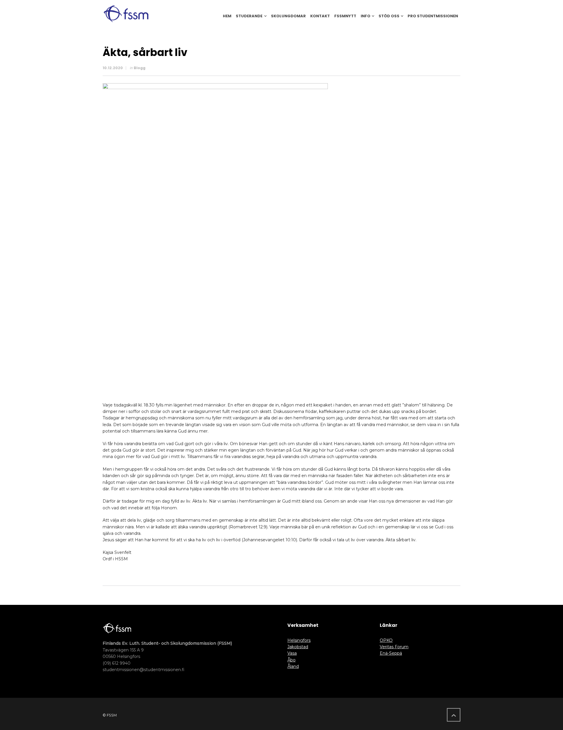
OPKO (386, 640)
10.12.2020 (113, 67)
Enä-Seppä (391, 653)
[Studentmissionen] (126, 13)
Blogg (139, 67)
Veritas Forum (394, 646)
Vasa (292, 653)
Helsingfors (299, 640)
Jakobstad (297, 646)
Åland (293, 666)
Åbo (291, 660)
